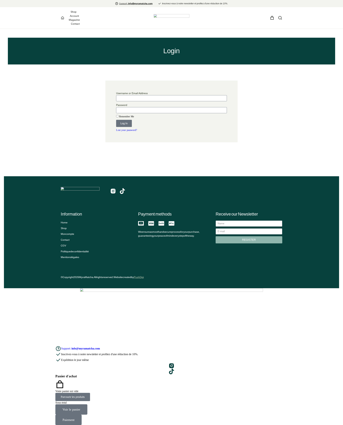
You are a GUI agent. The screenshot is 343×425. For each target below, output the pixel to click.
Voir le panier (71, 409)
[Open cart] (272, 18)
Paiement (68, 420)
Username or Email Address (132, 93)
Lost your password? (126, 130)
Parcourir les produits (73, 396)
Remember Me (126, 116)
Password (121, 105)
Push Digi (139, 277)
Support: (136, 3)
